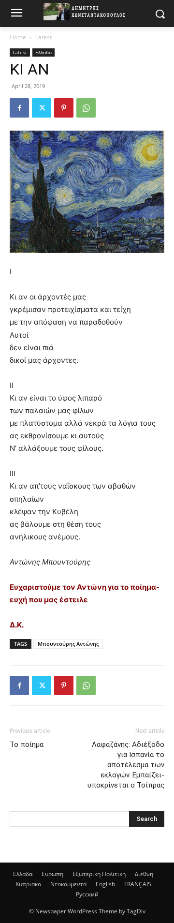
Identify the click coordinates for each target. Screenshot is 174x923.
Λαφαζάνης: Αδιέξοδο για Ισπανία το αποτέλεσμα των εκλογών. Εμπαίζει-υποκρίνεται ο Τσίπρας (125, 764)
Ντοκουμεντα (68, 884)
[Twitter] (41, 108)
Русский (87, 894)
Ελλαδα (43, 52)
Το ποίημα (27, 744)
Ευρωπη (52, 874)
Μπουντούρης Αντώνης (68, 643)
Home (18, 37)
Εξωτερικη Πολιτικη (99, 874)
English (105, 884)
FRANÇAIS (137, 884)
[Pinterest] (63, 108)
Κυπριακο (28, 884)
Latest (43, 37)
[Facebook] (19, 108)
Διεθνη (144, 874)
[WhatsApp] (86, 108)
